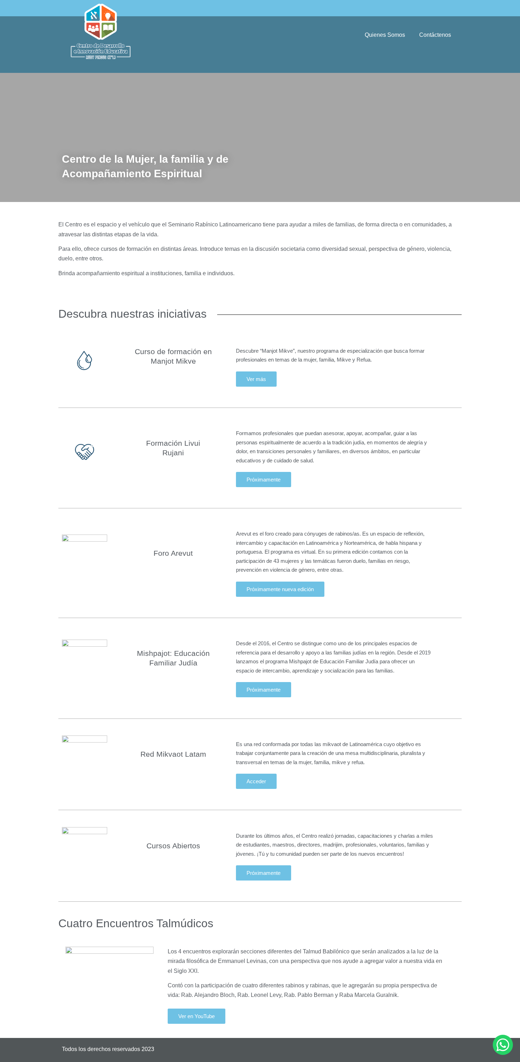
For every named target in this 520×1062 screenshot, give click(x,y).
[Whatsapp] (503, 1045)
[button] (263, 479)
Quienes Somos (385, 35)
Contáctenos (435, 35)
